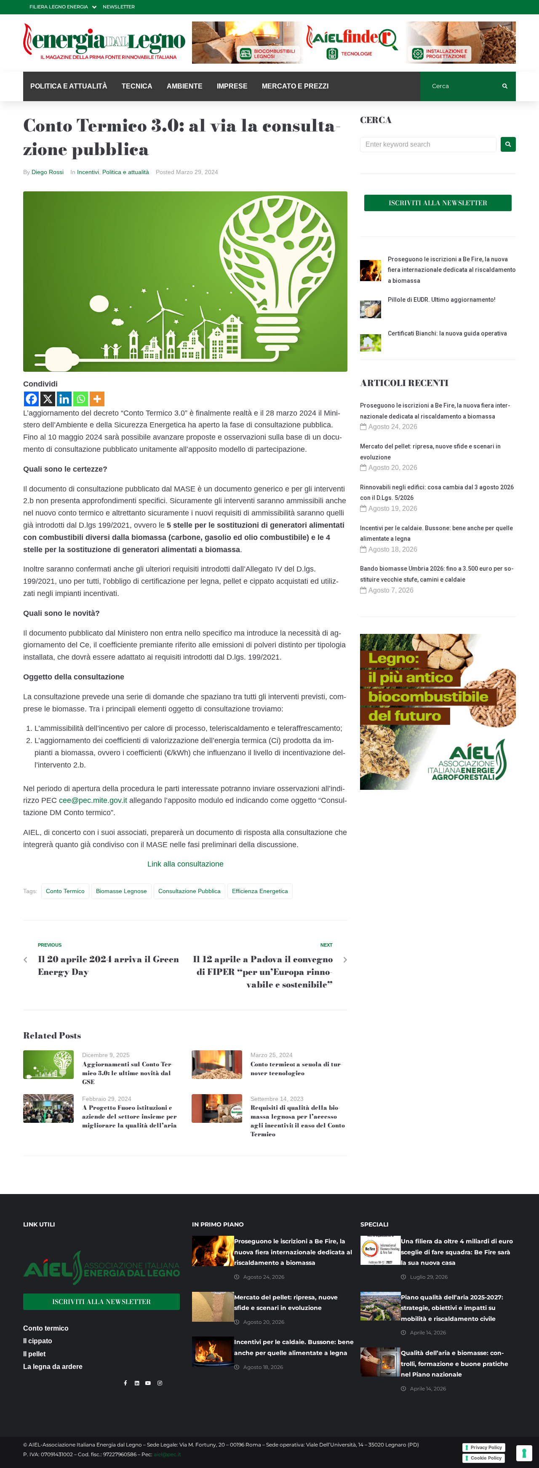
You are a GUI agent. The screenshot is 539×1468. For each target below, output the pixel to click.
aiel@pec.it (167, 1454)
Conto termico (65, 891)
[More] (97, 399)
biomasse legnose (121, 891)
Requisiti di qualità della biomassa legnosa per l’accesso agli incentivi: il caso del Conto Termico (298, 1121)
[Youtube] (148, 1383)
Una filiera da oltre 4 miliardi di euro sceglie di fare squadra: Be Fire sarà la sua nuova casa (457, 1252)
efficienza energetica (260, 891)
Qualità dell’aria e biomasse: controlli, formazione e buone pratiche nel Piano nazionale (454, 1363)
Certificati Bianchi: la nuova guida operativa (447, 333)
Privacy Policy (486, 1447)
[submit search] (505, 86)
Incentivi (88, 172)
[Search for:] (428, 144)
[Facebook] (31, 399)
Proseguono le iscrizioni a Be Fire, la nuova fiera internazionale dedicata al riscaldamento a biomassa (452, 270)
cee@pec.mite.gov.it (93, 800)
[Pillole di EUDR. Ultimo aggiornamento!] (370, 311)
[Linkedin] (64, 399)
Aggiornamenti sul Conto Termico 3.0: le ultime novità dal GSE (127, 1073)
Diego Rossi (48, 172)
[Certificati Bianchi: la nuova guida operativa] (370, 344)
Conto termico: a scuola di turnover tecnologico (297, 1069)
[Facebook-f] (125, 1383)
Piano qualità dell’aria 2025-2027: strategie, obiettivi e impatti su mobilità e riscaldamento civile (452, 1308)
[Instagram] (159, 1383)
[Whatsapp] (80, 399)
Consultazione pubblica (189, 891)
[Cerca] (461, 86)
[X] (47, 399)
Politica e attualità (125, 172)
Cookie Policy (486, 1458)
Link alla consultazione (185, 864)
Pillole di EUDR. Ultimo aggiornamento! (442, 299)
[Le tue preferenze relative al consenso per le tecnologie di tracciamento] (524, 1453)
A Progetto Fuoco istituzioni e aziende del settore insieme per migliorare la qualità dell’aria (129, 1116)
